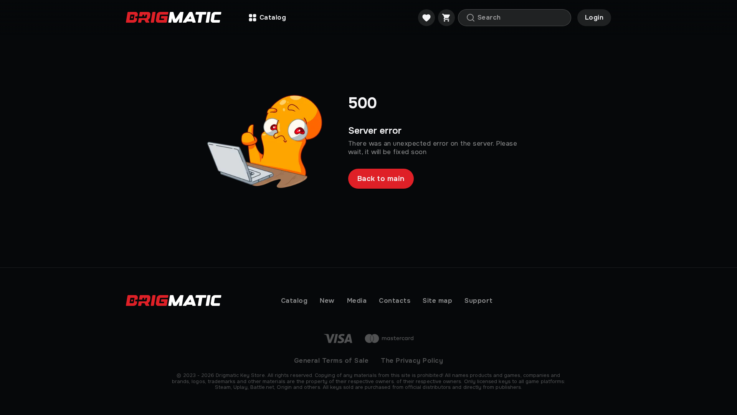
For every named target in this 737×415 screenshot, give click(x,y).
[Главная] (186, 301)
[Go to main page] (173, 18)
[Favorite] (426, 17)
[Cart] (446, 17)
